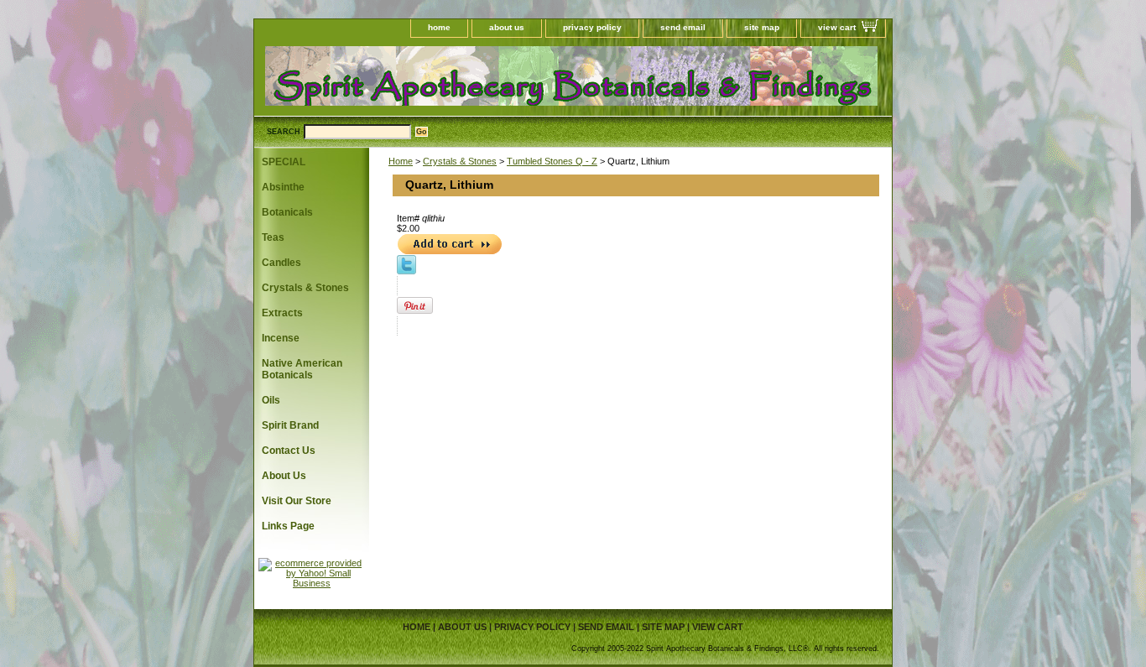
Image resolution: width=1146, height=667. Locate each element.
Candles (281, 262)
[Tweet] (406, 271)
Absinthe (283, 187)
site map (761, 27)
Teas (273, 237)
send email (683, 27)
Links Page (288, 526)
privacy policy (592, 27)
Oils (271, 400)
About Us (284, 476)
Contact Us (288, 450)
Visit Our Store (296, 501)
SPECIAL (283, 162)
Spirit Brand (290, 425)
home (439, 27)
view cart (837, 27)
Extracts (282, 313)
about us (506, 27)
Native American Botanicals (302, 369)
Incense (281, 338)
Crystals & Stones (460, 161)
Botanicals (287, 212)
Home (400, 161)
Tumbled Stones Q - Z (552, 161)
